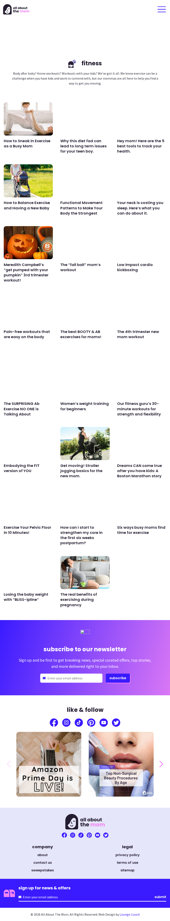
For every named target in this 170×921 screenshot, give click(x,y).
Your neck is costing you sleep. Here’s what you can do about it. (140, 208)
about (42, 855)
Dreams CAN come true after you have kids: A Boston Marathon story (139, 470)
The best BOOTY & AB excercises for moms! (80, 334)
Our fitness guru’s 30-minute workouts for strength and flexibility (139, 408)
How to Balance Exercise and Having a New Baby (27, 205)
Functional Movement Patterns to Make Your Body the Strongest (81, 208)
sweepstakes (42, 870)
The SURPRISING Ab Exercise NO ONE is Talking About (21, 408)
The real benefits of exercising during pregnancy (78, 599)
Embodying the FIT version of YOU (21, 468)
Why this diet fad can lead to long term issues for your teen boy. (83, 146)
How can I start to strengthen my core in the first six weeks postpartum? (81, 535)
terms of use (127, 862)
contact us (42, 862)
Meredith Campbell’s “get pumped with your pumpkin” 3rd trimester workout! (26, 272)
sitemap (127, 870)
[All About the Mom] (16, 9)
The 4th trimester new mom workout (138, 334)
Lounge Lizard (130, 914)
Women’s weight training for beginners (84, 406)
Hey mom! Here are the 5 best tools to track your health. (140, 146)
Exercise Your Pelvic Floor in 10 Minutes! (27, 530)
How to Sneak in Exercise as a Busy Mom (27, 143)
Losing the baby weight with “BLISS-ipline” (26, 597)
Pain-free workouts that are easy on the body (27, 334)
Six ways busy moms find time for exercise (141, 530)
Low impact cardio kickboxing (135, 267)
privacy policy (127, 855)
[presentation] (8, 764)
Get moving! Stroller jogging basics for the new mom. (81, 470)
